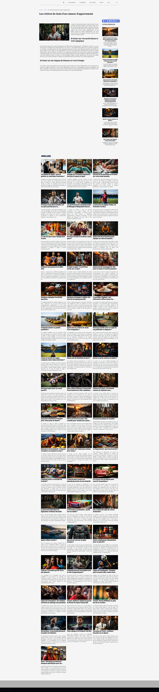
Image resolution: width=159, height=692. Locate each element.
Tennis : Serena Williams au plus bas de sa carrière (104, 602)
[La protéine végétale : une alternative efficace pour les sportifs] (105, 289)
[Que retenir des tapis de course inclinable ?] (110, 132)
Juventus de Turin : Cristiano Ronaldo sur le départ (103, 632)
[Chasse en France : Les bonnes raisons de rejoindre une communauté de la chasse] (105, 380)
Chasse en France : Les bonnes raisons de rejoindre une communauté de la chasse (103, 390)
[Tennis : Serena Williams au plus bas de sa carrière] (105, 592)
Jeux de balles (92, 2)
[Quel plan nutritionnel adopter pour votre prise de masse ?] (53, 410)
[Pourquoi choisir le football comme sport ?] (79, 228)
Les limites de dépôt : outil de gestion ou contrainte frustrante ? (53, 175)
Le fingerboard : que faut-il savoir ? (105, 449)
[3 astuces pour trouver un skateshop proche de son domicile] (79, 471)
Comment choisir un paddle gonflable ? (50, 328)
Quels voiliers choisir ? (49, 540)
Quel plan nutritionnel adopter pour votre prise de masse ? (52, 419)
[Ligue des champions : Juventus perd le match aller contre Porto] (105, 562)
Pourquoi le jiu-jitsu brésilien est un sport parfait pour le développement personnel (52, 206)
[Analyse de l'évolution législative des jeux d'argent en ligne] (79, 166)
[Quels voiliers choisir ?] (53, 531)
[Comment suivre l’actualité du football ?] (53, 471)
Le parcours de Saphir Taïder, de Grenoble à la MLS (104, 206)
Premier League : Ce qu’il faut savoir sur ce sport (77, 268)
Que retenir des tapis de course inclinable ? (110, 139)
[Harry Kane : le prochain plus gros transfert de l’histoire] (53, 622)
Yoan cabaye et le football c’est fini (79, 631)
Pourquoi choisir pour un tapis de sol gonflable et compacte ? (105, 328)
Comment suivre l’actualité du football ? (51, 480)
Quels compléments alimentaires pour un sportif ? (104, 541)
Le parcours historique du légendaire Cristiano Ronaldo (51, 510)
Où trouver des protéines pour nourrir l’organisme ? (103, 480)
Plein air (101, 2)
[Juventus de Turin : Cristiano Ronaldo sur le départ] (105, 622)
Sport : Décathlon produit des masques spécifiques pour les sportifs (51, 663)
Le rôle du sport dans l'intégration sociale (53, 237)
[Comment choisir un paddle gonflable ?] (53, 319)
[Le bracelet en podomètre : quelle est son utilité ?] (79, 501)
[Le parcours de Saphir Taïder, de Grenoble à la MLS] (105, 196)
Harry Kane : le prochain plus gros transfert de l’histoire (53, 632)
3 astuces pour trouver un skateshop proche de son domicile (79, 480)
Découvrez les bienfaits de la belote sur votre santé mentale (105, 175)
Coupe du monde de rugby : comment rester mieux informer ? (110, 61)
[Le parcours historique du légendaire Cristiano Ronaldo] (53, 501)
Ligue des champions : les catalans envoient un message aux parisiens (53, 602)
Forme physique (71, 2)
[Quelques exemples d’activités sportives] (53, 289)
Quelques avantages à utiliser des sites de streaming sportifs (110, 100)
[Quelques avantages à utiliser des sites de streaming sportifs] (110, 92)
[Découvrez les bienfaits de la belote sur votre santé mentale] (105, 166)
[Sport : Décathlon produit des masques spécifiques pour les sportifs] (53, 653)
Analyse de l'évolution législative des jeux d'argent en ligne (78, 175)
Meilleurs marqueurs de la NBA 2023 (52, 268)
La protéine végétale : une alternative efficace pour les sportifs (103, 299)
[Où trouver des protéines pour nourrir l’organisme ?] (105, 471)
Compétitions (82, 2)
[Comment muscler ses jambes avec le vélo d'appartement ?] (79, 562)
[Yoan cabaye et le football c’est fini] (79, 622)
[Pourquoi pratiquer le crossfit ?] (105, 410)
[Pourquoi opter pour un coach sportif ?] (53, 380)
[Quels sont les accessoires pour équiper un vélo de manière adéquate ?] (105, 228)
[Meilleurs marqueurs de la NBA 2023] (53, 258)
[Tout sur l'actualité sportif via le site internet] (53, 562)
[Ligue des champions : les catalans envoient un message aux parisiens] (53, 592)
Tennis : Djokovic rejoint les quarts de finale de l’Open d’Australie (79, 602)
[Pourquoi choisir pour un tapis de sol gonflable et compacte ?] (105, 319)
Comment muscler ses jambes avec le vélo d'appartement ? (79, 571)
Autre (108, 2)
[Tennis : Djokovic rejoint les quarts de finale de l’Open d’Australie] (79, 592)
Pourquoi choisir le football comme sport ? (79, 237)
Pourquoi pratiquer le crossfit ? (104, 419)
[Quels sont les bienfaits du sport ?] (79, 349)
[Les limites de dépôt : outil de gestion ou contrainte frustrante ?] (53, 166)
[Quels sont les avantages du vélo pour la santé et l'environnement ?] (105, 258)
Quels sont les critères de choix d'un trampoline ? (110, 80)
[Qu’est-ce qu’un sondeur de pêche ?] (110, 112)
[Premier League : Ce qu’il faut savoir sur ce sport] (79, 258)
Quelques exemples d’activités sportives (51, 298)
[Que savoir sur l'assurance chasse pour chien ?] (79, 440)
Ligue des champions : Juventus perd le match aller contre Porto (104, 571)
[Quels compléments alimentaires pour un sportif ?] (105, 531)
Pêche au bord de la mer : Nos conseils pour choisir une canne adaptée (110, 39)
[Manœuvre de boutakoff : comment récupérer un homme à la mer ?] (53, 440)
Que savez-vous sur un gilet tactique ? (76, 541)
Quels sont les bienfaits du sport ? (78, 358)
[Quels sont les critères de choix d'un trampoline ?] (110, 73)
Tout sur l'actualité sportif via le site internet (52, 571)
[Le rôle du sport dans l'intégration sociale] (53, 228)
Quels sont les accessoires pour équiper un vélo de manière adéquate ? (103, 238)
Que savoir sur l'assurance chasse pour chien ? (79, 450)
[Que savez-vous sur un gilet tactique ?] (79, 531)
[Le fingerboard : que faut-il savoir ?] (105, 440)
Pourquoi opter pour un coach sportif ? (51, 389)
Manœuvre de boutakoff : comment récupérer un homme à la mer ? (53, 450)
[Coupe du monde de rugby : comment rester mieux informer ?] (110, 53)
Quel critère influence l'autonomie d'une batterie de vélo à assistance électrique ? (79, 390)
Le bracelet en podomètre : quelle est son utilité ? (78, 510)
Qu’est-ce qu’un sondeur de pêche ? (110, 119)
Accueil (40, 10)
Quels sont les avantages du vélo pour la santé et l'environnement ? (105, 268)
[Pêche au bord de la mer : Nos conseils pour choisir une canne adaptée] (110, 31)
